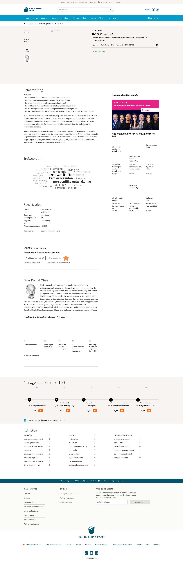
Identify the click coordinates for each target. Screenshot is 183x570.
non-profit (73, 450)
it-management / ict (32, 465)
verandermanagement (123, 454)
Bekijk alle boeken (30, 355)
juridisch (72, 435)
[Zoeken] (111, 10)
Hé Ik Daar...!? (58, 23)
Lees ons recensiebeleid (32, 263)
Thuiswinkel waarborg (33, 545)
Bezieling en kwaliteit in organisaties (48, 347)
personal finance (75, 461)
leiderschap (73, 439)
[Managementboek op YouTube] (91, 553)
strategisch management (124, 450)
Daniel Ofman (97, 31)
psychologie (118, 443)
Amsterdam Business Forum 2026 (132, 105)
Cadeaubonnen (66, 502)
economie (27, 450)
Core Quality (45, 221)
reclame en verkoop (121, 447)
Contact (27, 498)
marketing (73, 443)
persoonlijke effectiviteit (123, 435)
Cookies (88, 545)
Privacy (78, 545)
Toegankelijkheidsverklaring (122, 545)
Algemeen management (43, 23)
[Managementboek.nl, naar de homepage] (33, 12)
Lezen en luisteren (31, 511)
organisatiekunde (76, 458)
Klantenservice (30, 489)
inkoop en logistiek (31, 458)
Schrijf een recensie (33, 258)
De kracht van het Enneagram (63, 347)
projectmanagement (122, 439)
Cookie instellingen (101, 545)
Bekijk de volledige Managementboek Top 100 (47, 420)
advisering (28, 435)
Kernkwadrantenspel (31, 345)
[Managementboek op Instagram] (96, 553)
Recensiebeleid (30, 520)
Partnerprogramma (31, 524)
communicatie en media (33, 447)
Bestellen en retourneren (34, 507)
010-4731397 (154, 18)
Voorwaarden (29, 502)
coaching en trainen (31, 443)
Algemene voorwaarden (53, 545)
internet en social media (33, 461)
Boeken (31, 23)
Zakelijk (63, 489)
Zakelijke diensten (67, 494)
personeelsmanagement (78, 465)
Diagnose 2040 (151, 206)
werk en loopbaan (121, 458)
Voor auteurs (29, 515)
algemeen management (33, 439)
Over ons (27, 494)
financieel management (33, 454)
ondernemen (74, 454)
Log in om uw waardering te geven (59, 263)
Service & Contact (143, 545)
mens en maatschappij (78, 447)
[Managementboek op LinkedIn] (86, 553)
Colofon (68, 545)
